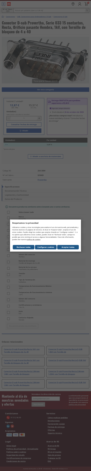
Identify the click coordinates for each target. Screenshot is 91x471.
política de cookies (33, 239)
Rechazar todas (24, 247)
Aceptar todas (68, 247)
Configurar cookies (45, 247)
